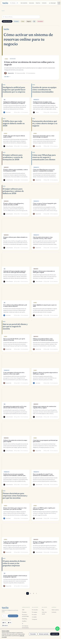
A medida (34, 617)
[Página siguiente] (36, 593)
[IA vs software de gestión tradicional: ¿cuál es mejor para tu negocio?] (16, 293)
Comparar (34, 619)
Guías (22, 21)
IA (34, 21)
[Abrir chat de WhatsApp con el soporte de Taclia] (57, 628)
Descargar (53, 3)
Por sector (34, 614)
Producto (16, 21)
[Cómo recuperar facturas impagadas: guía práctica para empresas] (45, 191)
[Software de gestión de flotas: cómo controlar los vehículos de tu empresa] (45, 327)
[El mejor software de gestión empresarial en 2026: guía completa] (45, 361)
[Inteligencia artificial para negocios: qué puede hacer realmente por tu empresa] (16, 90)
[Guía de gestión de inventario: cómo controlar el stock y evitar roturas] (45, 225)
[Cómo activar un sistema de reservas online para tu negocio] (30, 40)
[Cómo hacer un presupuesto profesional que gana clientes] (45, 428)
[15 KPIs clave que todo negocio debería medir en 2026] (16, 124)
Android (5, 625)
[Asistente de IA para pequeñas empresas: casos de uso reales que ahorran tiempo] (16, 259)
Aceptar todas (54, 634)
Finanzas (24, 612)
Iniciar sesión (59, 3)
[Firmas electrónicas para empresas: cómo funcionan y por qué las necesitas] (16, 496)
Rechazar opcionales (43, 634)
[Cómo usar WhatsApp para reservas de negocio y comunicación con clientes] (45, 157)
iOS (5, 622)
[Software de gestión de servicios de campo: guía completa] (16, 428)
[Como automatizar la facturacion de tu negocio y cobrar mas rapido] (16, 361)
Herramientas (24, 3)
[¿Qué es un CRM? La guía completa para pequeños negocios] (45, 496)
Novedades (40, 21)
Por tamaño (35, 609)
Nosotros (38, 3)
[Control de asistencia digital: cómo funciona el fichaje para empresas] (16, 530)
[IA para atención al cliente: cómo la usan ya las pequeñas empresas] (16, 564)
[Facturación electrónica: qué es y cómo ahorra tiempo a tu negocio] (45, 124)
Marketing (24, 618)
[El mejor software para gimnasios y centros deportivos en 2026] (45, 530)
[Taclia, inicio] (5, 3)
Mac (10, 622)
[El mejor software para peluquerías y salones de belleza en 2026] (16, 191)
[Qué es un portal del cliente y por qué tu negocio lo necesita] (16, 327)
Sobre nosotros (55, 609)
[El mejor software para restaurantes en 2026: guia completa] (45, 259)
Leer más (6, 76)
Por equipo (34, 612)
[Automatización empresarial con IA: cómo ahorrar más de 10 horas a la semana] (16, 394)
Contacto (44, 3)
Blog (43, 609)
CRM (23, 609)
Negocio (29, 21)
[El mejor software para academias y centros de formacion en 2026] (16, 157)
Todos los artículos (7, 21)
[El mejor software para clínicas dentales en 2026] (16, 225)
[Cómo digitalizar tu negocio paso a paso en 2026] (45, 293)
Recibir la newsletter (13, 615)
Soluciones (31, 3)
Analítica (24, 621)
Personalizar (33, 634)
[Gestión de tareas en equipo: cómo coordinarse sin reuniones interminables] (45, 90)
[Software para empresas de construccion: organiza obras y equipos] (45, 394)
